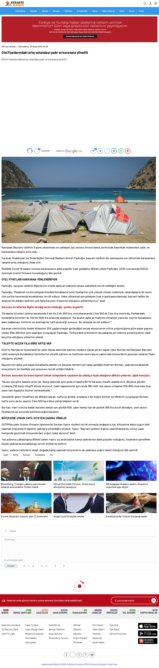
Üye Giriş (114, 625)
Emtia (131, 11)
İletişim (56, 664)
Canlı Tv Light (8, 633)
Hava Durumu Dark (11, 625)
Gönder (11, 565)
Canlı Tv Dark (31, 625)
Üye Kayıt (114, 629)
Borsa (95, 11)
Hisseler (56, 11)
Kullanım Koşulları (99, 664)
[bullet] (46, 566)
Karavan (26, 455)
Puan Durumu (80, 611)
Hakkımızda (47, 664)
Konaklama (40, 455)
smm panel (30, 642)
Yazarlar (96, 633)
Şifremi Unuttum (118, 633)
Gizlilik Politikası (68, 664)
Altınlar (45, 11)
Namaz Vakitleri (22, 611)
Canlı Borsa (20, 11)
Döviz (122, 11)
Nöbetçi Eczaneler (34, 633)
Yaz (51, 455)
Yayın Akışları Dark (34, 629)
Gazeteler (42, 611)
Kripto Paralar (148, 611)
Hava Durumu (60, 611)
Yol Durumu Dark (10, 629)
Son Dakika (30, 638)
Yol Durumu (129, 611)
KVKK (87, 664)
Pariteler (68, 11)
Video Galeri (98, 629)
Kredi (141, 11)
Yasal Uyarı (113, 664)
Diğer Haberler (108, 11)
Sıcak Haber (98, 642)
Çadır (6, 455)
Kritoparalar (82, 11)
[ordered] (42, 566)
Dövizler (33, 11)
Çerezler (80, 664)
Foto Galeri (97, 625)
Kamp (15, 455)
